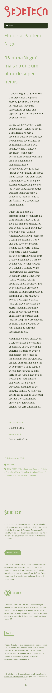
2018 (15, 469)
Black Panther (25, 469)
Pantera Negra (10, 475)
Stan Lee (32, 475)
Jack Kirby (15, 472)
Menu (11, 25)
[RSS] (26, 685)
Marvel (41, 472)
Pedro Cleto (22, 475)
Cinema (36, 469)
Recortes (10, 464)
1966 (9, 469)
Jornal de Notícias (29, 472)
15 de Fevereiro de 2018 (14, 458)
